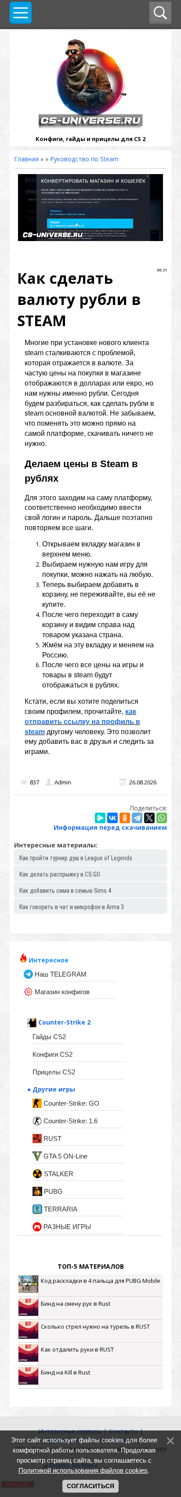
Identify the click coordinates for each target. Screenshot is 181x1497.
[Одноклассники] (124, 818)
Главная (26, 159)
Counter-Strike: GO (70, 1103)
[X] (149, 818)
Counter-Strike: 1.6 (70, 1121)
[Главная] (91, 126)
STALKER (57, 1174)
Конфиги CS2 (52, 1054)
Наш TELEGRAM (60, 974)
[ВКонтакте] (112, 818)
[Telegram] (137, 818)
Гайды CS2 (49, 1036)
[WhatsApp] (161, 818)
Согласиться (90, 1486)
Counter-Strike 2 (63, 1022)
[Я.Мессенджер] (100, 818)
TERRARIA (59, 1209)
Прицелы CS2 (54, 1072)
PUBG (52, 1191)
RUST (52, 1138)
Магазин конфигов (61, 992)
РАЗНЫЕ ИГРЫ (66, 1226)
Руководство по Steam (84, 159)
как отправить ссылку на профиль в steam (82, 721)
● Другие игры (51, 1089)
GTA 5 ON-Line (64, 1156)
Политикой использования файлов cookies (83, 1470)
